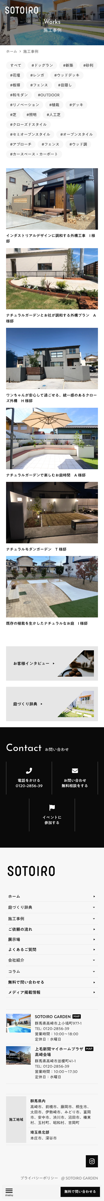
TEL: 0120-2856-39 (52, 1028)
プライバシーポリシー (39, 1178)
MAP (76, 1016)
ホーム (11, 51)
